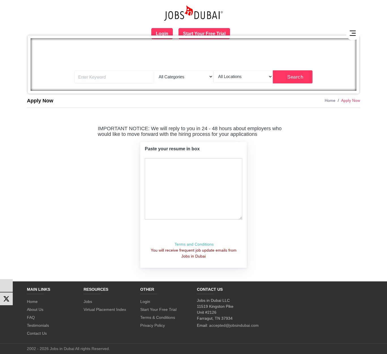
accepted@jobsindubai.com (234, 325)
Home (330, 100)
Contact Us (37, 333)
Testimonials (38, 325)
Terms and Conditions (194, 244)
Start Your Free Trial (204, 33)
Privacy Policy (152, 325)
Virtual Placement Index (105, 309)
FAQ (31, 317)
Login (162, 33)
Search (295, 77)
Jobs (88, 301)
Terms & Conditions (157, 317)
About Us (35, 309)
